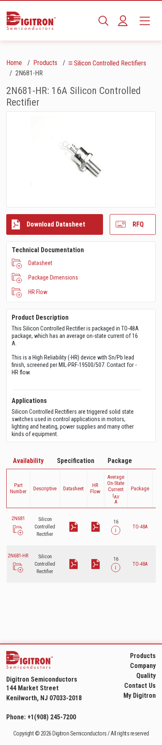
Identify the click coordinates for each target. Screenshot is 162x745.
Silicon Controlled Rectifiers (110, 63)
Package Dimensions (53, 277)
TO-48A (140, 527)
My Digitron (139, 695)
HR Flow (37, 292)
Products (45, 63)
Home (14, 63)
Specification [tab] (75, 461)
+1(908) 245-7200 (51, 717)
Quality (146, 676)
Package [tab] (120, 461)
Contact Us (140, 686)
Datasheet (40, 263)
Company (143, 666)
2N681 (18, 518)
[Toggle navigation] (144, 20)
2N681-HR (18, 556)
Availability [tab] (28, 461)
